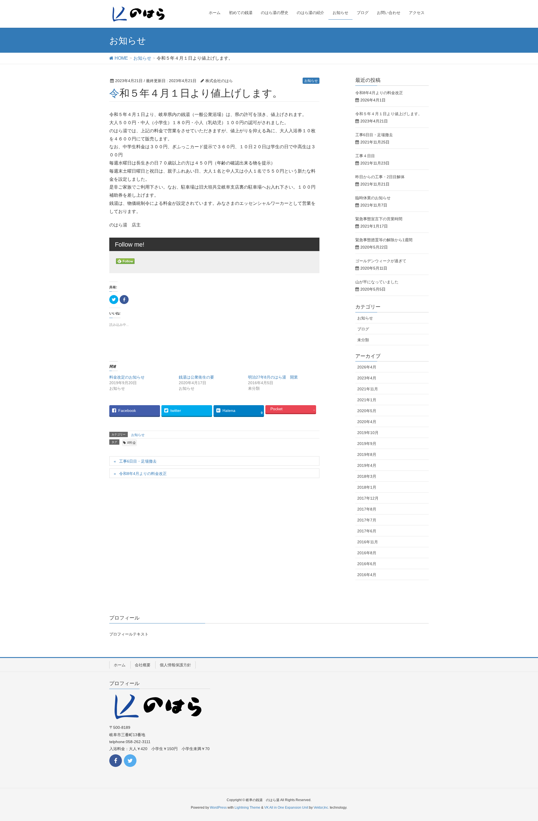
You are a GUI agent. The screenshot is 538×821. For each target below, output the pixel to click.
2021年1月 (366, 400)
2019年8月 (366, 454)
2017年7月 (366, 520)
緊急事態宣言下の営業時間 (378, 219)
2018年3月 (366, 476)
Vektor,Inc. (321, 808)
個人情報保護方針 (175, 665)
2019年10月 (368, 432)
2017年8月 (366, 509)
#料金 (131, 443)
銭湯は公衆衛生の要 (196, 377)
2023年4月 (366, 378)
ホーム (120, 665)
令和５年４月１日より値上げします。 (388, 114)
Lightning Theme (247, 808)
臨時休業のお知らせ (373, 198)
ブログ (363, 329)
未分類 (363, 340)
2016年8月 (366, 553)
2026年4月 (366, 367)
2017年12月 (368, 498)
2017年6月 (366, 531)
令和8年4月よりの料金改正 (143, 473)
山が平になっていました (376, 282)
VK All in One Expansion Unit (286, 808)
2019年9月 (366, 443)
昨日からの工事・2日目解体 (380, 177)
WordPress (218, 808)
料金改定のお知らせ (127, 377)
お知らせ (311, 81)
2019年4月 (366, 465)
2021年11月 (367, 389)
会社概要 (142, 665)
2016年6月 (366, 564)
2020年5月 (366, 411)
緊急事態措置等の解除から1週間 (383, 240)
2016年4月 (366, 574)
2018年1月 (366, 487)
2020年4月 (366, 421)
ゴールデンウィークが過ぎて (380, 261)
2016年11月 (367, 542)
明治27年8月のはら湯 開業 (275, 377)
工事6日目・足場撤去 (138, 461)
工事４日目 (365, 156)
